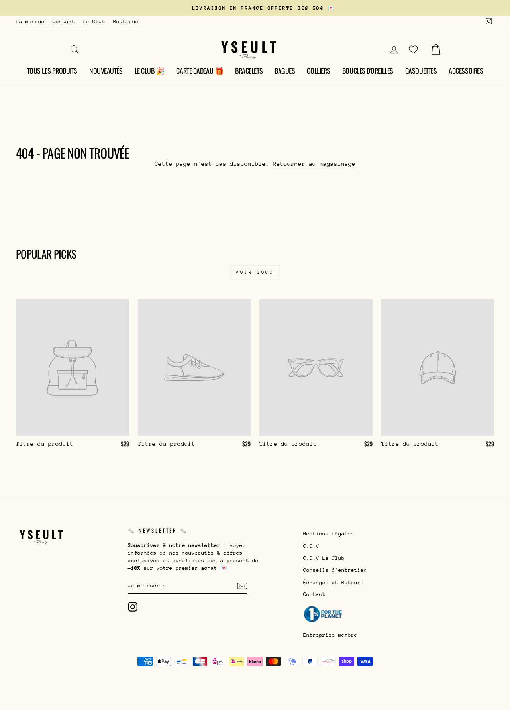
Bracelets (249, 70)
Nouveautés (106, 70)
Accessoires (466, 70)
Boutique (126, 21)
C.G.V (311, 546)
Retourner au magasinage (314, 163)
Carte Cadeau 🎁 (199, 70)
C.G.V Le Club (324, 558)
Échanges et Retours (333, 582)
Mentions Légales (328, 534)
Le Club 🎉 (150, 70)
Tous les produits (52, 70)
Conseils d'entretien (335, 570)
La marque (30, 21)
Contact (64, 21)
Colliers (318, 70)
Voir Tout (255, 272)
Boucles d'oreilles (367, 70)
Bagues (285, 70)
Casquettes (421, 70)
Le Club (94, 21)
